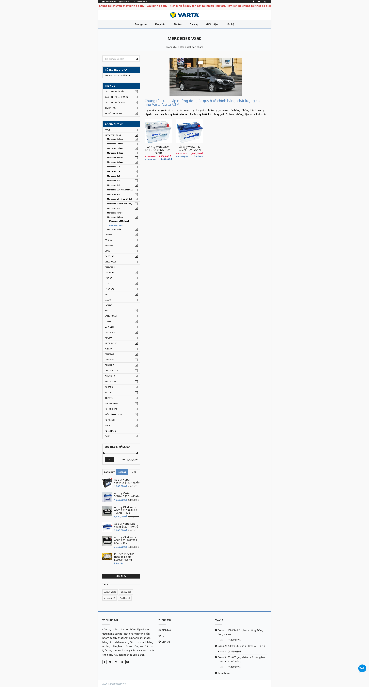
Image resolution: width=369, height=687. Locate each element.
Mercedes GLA (113, 180)
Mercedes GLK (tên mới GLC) (120, 190)
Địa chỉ (219, 620)
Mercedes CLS (113, 176)
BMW (107, 251)
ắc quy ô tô (109, 598)
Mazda (108, 338)
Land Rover (111, 316)
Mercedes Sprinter (115, 213)
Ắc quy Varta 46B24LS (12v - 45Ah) (127, 481)
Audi (107, 130)
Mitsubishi (111, 343)
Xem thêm (121, 576)
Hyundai (109, 289)
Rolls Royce (111, 371)
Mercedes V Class (115, 217)
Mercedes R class (115, 157)
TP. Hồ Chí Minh (113, 113)
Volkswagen (111, 403)
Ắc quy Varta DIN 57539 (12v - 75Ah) (190, 148)
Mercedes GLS (113, 208)
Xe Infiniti (110, 431)
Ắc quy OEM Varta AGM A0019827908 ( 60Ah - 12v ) (126, 540)
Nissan (108, 349)
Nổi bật (122, 472)
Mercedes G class (115, 153)
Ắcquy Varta (110, 591)
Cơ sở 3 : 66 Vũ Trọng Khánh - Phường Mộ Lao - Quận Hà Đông (241, 659)
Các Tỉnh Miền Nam (115, 102)
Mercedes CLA (113, 171)
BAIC (107, 436)
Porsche (109, 360)
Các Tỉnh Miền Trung (116, 97)
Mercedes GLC (113, 185)
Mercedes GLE (113, 194)
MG (106, 294)
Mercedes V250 (184, 38)
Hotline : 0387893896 (229, 640)
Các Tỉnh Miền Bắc (115, 91)
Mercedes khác (114, 229)
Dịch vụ (194, 24)
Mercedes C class (115, 144)
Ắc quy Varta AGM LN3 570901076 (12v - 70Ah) (158, 149)
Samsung (110, 376)
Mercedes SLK (113, 167)
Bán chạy (109, 472)
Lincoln (109, 327)
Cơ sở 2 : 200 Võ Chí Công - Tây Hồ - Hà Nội (242, 646)
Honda (108, 278)
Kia (106, 310)
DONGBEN (110, 332)
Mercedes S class (115, 162)
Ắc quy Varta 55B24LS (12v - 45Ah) (127, 495)
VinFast (109, 245)
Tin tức (178, 24)
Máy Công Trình (114, 414)
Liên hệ (230, 24)
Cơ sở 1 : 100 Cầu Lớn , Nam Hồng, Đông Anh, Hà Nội (240, 632)
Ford (107, 283)
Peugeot (109, 354)
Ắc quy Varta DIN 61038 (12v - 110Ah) (126, 525)
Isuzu (108, 300)
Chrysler (110, 267)
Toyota (109, 398)
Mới (134, 472)
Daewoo (109, 272)
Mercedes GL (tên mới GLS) (119, 204)
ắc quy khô (126, 591)
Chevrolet (110, 262)
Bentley (109, 234)
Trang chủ (141, 24)
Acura (108, 240)
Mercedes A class (115, 139)
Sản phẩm (160, 24)
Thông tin (165, 620)
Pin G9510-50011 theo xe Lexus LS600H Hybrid (124, 557)
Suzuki (108, 392)
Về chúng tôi (110, 620)
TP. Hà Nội (110, 108)
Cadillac (109, 256)
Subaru (109, 387)
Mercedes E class (115, 148)
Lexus (108, 321)
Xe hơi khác (111, 409)
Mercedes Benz (113, 135)
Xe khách (110, 420)
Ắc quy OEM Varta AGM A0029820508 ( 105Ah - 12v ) (126, 510)
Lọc (109, 459)
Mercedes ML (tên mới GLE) (119, 199)
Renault (109, 365)
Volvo (108, 425)
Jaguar (108, 305)
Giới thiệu (212, 24)
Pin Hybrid (125, 598)
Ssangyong (111, 381)
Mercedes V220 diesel (119, 221)
